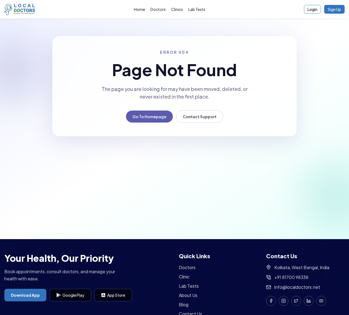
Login (312, 9)
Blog (183, 304)
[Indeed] (309, 301)
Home (139, 9)
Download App (25, 295)
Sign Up (334, 9)
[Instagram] (283, 301)
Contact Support (199, 116)
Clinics (177, 9)
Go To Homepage (149, 116)
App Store (116, 295)
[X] (296, 301)
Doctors (158, 9)
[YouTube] (321, 301)
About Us (188, 295)
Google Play (73, 295)
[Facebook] (271, 301)
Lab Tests (196, 9)
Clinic (184, 277)
